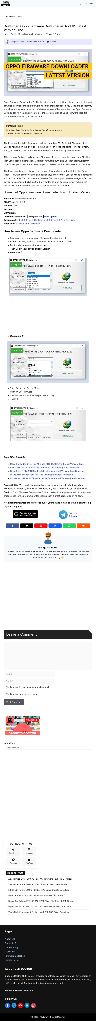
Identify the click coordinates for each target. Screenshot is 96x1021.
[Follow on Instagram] (33, 1005)
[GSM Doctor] (6, 3)
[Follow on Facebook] (7, 1005)
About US (10, 939)
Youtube (28, 990)
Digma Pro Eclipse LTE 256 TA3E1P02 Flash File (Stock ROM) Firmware (42, 901)
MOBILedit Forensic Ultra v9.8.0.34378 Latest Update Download (38, 890)
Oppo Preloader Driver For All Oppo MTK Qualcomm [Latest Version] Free (47, 464)
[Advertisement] (48, 314)
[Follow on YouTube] (20, 1005)
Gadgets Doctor (18, 41)
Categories (9, 743)
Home (6, 34)
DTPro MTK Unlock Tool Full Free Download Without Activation (41, 474)
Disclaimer (10, 951)
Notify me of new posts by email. (22, 694)
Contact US (10, 943)
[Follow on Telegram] (27, 1005)
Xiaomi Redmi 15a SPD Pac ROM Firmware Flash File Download (38, 884)
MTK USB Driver (23, 220)
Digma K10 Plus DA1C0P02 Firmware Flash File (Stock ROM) (36, 895)
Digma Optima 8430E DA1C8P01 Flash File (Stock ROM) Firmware (39, 906)
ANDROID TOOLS (14, 16)
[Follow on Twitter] (14, 1005)
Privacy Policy (12, 960)
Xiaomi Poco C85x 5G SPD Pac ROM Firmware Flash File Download (40, 879)
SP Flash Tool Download (28, 223)
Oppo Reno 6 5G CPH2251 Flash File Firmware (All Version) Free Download (47, 471)
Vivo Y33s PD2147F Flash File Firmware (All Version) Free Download (44, 467)
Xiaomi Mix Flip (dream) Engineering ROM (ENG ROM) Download (39, 912)
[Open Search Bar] (79, 3)
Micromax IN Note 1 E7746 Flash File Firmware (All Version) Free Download (48, 478)
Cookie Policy (11, 947)
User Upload (50, 216)
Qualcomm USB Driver (45, 220)
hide (20, 126)
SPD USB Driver (67, 220)
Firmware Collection (15, 956)
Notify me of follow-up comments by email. (27, 687)
